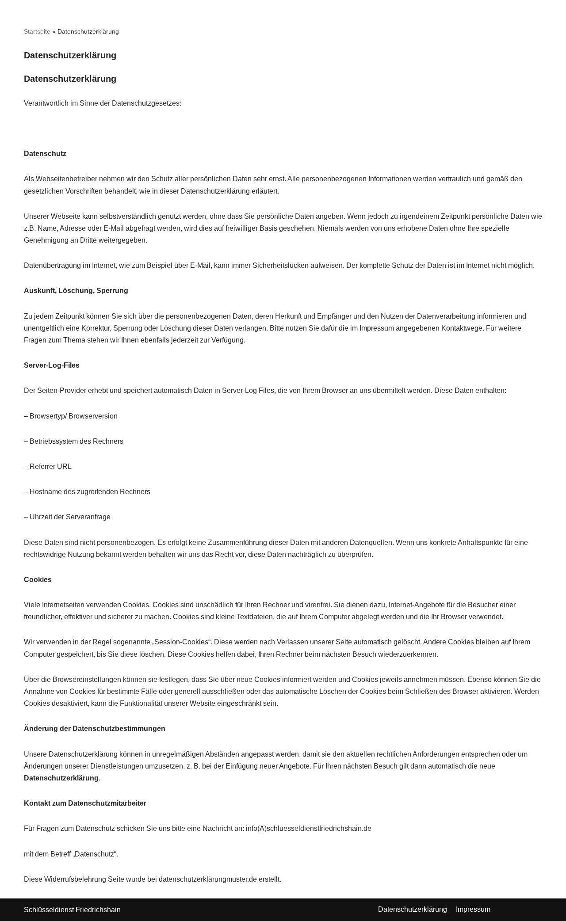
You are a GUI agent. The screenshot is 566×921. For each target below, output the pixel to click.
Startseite (37, 31)
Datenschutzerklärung (412, 909)
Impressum (473, 909)
